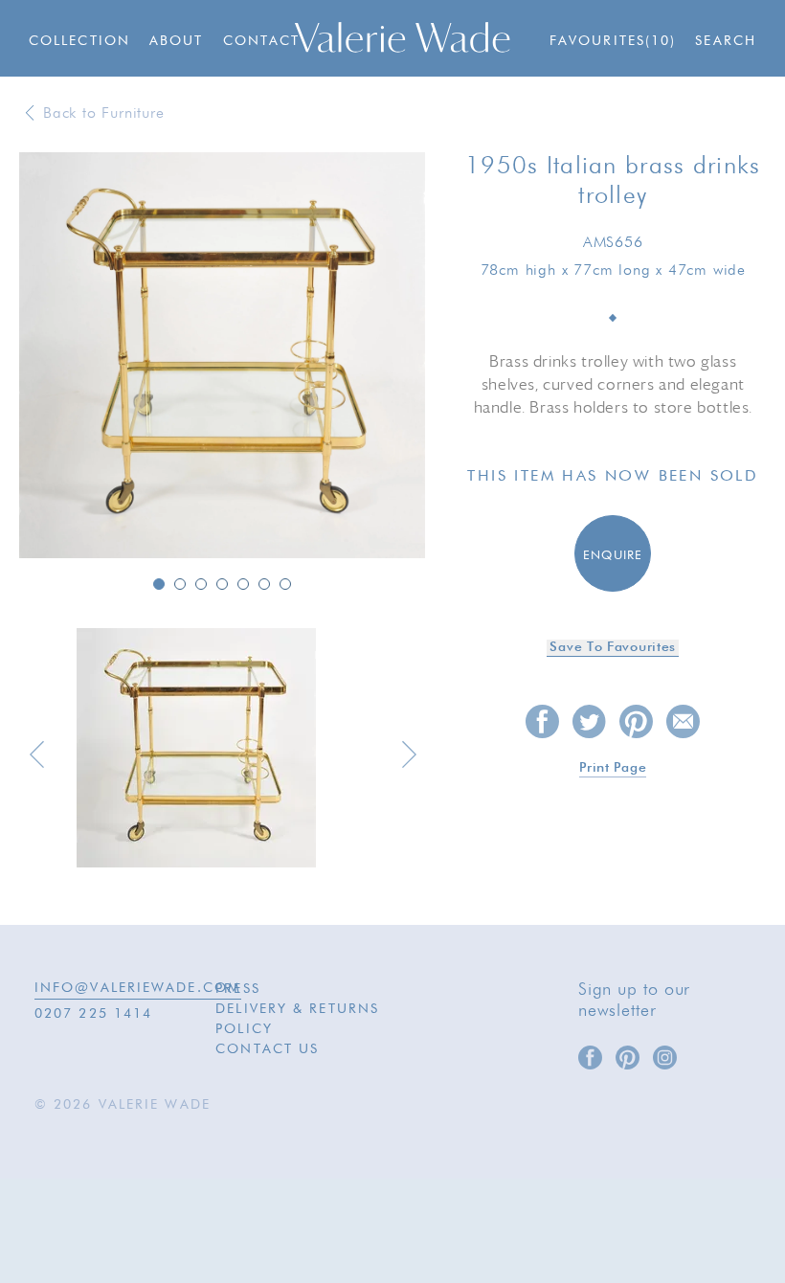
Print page (612, 768)
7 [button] (285, 584)
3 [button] (201, 584)
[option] (222, 356)
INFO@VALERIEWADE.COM (137, 988)
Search (725, 41)
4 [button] (222, 584)
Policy (244, 1029)
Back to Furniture (104, 114)
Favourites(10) (613, 41)
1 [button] (159, 584)
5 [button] (243, 584)
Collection (79, 41)
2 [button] (180, 584)
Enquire (613, 556)
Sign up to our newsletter (634, 1000)
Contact (262, 41)
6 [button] (264, 584)
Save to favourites (613, 647)
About (176, 41)
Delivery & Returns (297, 1009)
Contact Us (267, 1049)
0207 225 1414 (93, 1014)
